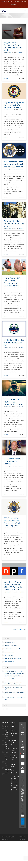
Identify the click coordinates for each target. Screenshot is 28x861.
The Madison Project (6, 730)
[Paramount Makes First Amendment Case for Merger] (14, 210)
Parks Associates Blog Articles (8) (13, 658)
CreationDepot (23, 839)
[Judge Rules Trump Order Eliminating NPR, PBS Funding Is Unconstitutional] (14, 571)
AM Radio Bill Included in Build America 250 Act (14, 342)
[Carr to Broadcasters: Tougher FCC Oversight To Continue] (14, 388)
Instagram (15, 781)
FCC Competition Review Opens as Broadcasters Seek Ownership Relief (12, 522)
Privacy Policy (6, 837)
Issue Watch (20, 52)
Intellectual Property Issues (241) (13, 648)
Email (22, 753)
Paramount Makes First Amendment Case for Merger (14, 223)
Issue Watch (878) (9, 652)
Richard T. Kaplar (8, 52)
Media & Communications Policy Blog (6, 756)
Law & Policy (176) (9, 655)
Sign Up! (22, 821)
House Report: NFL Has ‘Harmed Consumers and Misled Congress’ (12, 282)
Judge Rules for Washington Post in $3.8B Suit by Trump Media (13, 46)
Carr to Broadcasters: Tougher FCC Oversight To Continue (14, 402)
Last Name (22, 768)
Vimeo (14, 778)
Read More (6, 78)
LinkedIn (15, 789)
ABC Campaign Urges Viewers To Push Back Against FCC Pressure (13, 164)
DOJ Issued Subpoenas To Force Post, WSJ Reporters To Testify (14, 105)
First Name (22, 760)
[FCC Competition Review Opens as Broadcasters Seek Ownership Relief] (14, 507)
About (6, 726)
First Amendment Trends (6, 769)
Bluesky (15, 783)
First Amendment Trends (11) (12, 645)
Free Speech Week (6, 763)
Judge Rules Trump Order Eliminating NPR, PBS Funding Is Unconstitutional (13, 586)
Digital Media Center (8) (10, 642)
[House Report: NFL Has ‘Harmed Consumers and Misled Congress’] (14, 267)
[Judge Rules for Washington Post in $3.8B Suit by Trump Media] (14, 31)
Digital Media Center (6, 736)
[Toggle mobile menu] (25, 10)
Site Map (6, 839)
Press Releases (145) (10, 661)
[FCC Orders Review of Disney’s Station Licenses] (14, 447)
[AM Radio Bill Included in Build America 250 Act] (14, 329)
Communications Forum (6, 741)
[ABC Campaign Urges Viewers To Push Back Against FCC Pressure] (14, 150)
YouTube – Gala (15, 786)
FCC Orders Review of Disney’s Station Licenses (13, 461)
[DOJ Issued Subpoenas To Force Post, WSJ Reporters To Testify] (14, 91)
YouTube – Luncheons (15, 774)
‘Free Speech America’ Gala (6, 747)
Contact (6, 774)
